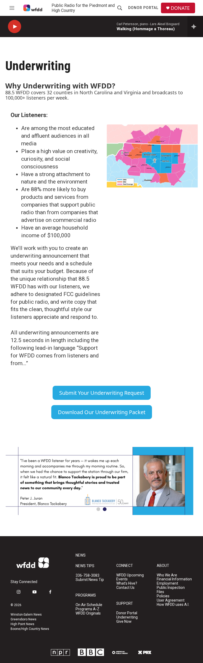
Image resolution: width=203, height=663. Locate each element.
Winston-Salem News (26, 614)
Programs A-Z (87, 609)
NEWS (81, 555)
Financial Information (174, 579)
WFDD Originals (88, 613)
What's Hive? (126, 583)
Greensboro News (23, 619)
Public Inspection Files (171, 590)
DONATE (180, 8)
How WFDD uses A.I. (173, 605)
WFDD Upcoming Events (130, 577)
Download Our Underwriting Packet (101, 412)
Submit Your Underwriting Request (101, 392)
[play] (14, 27)
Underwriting (127, 617)
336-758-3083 (87, 575)
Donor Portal (143, 8)
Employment (167, 583)
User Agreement (170, 600)
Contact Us (125, 588)
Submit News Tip (90, 580)
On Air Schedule (89, 605)
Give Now (124, 622)
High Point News (22, 624)
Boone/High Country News (30, 629)
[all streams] (195, 26)
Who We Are (167, 575)
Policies (163, 596)
